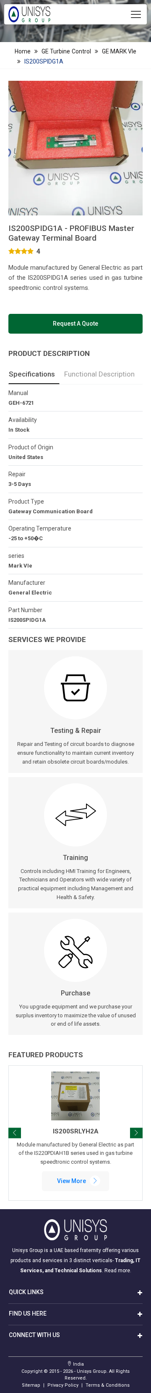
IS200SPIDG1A (43, 61)
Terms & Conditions (108, 1385)
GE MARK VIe (119, 51)
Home (23, 51)
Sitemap (31, 1385)
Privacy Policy (62, 1385)
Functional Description (99, 374)
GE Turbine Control (66, 51)
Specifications (32, 374)
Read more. (117, 1271)
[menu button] (136, 14)
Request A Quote (75, 323)
